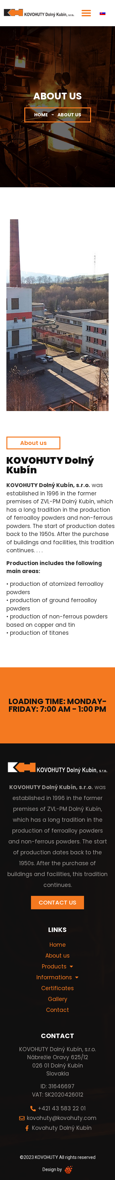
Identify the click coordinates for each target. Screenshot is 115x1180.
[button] (86, 13)
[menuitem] (102, 13)
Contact (57, 1010)
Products (54, 966)
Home (41, 115)
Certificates (57, 988)
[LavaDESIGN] (68, 1169)
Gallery (57, 999)
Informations (54, 977)
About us (57, 955)
